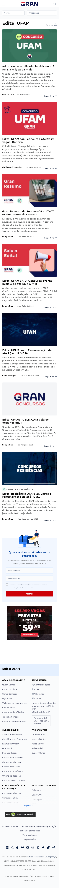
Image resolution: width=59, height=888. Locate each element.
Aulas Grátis (38, 748)
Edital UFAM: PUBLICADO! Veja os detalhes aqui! (25, 421)
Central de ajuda (42, 685)
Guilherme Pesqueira (11, 167)
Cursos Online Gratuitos (13, 780)
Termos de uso (30, 835)
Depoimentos (38, 734)
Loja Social (7, 698)
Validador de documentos (14, 703)
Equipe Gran (7, 236)
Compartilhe (49, 96)
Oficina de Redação (11, 776)
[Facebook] (43, 848)
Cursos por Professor (12, 771)
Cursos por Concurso (12, 757)
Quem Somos (8, 685)
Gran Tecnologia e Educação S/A (42, 857)
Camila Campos (9, 375)
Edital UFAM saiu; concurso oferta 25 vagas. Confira (28, 140)
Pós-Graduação (10, 753)
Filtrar (50, 25)
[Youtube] (27, 848)
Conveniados (8, 708)
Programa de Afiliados (13, 712)
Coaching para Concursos (14, 739)
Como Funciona (9, 689)
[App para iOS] (17, 848)
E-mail (37, 698)
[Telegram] (53, 848)
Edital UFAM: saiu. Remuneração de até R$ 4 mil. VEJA (27, 352)
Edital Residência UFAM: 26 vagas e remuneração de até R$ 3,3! (26, 495)
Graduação (7, 748)
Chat (36, 689)
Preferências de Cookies (14, 721)
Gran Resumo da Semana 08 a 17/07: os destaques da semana (28, 213)
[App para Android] (22, 848)
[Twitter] (48, 848)
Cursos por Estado (11, 767)
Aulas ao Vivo (38, 744)
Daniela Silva (8, 94)
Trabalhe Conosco (11, 717)
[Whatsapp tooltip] (37, 848)
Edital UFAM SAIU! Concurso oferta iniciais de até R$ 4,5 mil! (27, 282)
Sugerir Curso (38, 753)
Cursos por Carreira (11, 762)
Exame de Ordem (10, 744)
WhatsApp (39, 694)
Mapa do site (29, 839)
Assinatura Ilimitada (12, 734)
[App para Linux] (12, 848)
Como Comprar (9, 694)
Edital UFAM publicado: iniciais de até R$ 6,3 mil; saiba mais (28, 68)
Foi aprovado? (41, 721)
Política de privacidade (29, 831)
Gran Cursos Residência (19, 489)
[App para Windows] (7, 848)
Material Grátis (39, 739)
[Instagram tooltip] (32, 848)
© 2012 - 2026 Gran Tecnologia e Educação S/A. (29, 826)
